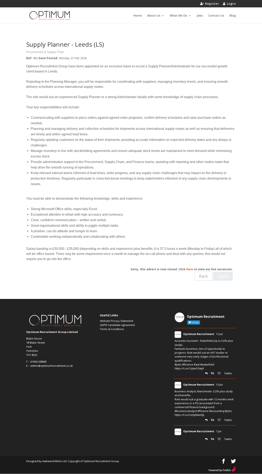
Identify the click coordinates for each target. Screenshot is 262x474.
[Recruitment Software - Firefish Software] (222, 470)
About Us (153, 15)
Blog (232, 15)
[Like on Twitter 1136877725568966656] (220, 439)
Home (137, 15)
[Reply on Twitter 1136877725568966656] (207, 439)
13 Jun (219, 334)
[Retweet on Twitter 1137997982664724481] (213, 420)
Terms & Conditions (112, 329)
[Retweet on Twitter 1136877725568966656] (213, 439)
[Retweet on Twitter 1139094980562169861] (213, 373)
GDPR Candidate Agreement (117, 325)
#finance (187, 364)
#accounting (216, 411)
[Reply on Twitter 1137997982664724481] (207, 420)
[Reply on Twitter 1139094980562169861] (207, 373)
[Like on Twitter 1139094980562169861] (220, 373)
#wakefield (207, 364)
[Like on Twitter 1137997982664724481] (220, 420)
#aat (197, 364)
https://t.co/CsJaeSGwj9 (189, 368)
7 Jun (218, 431)
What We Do (178, 15)
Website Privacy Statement (116, 321)
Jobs (200, 15)
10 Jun (219, 384)
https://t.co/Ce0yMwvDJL (189, 415)
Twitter (228, 373)
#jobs (178, 364)
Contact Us (216, 15)
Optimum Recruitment (198, 334)
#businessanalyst (186, 411)
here (189, 269)
